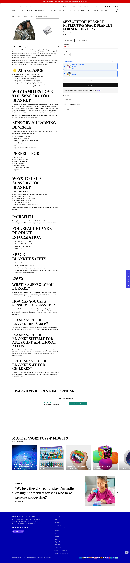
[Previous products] (112, 61)
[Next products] (116, 61)
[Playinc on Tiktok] (113, 6)
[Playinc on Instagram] (111, 6)
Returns (56, 530)
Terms (56, 539)
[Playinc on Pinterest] (109, 6)
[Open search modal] (110, 10)
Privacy (56, 536)
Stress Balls (57, 544)
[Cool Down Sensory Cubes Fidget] (100, 491)
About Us (57, 522)
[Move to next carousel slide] (116, 422)
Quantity (65, 51)
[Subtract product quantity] (69, 54)
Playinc (65, 32)
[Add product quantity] (64, 54)
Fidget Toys (57, 547)
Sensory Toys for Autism (61, 550)
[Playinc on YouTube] (115, 6)
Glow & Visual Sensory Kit (78, 73)
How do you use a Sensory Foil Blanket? (41, 207)
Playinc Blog (58, 542)
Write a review (78, 404)
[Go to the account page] (113, 10)
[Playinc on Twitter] (107, 6)
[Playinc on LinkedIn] (117, 6)
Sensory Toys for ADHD (61, 553)
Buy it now (90, 85)
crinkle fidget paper (52, 112)
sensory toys (42, 62)
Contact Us (57, 525)
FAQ (55, 533)
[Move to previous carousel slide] (113, 422)
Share (67, 109)
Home (14, 16)
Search (56, 519)
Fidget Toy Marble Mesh (78, 64)
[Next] (108, 10)
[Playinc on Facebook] (106, 6)
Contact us (79, 104)
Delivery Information (60, 528)
